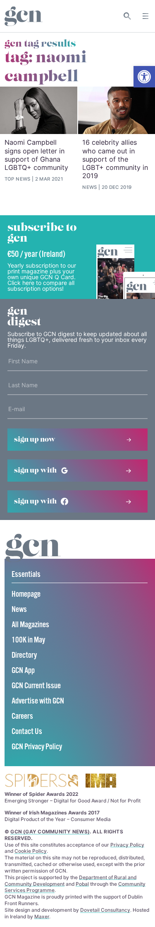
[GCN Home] (24, 16)
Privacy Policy (127, 845)
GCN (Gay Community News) (50, 831)
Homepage (26, 594)
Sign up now (34, 439)
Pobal (82, 884)
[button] (144, 76)
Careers (22, 716)
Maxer (41, 916)
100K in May (28, 640)
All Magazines (30, 625)
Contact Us (27, 732)
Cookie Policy (30, 851)
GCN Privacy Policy (37, 747)
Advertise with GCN (38, 701)
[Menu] (145, 16)
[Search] (127, 16)
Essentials (26, 574)
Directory (24, 655)
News (19, 610)
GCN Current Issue (36, 686)
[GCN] (33, 555)
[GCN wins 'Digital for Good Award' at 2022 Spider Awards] (41, 781)
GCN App (23, 671)
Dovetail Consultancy (105, 910)
